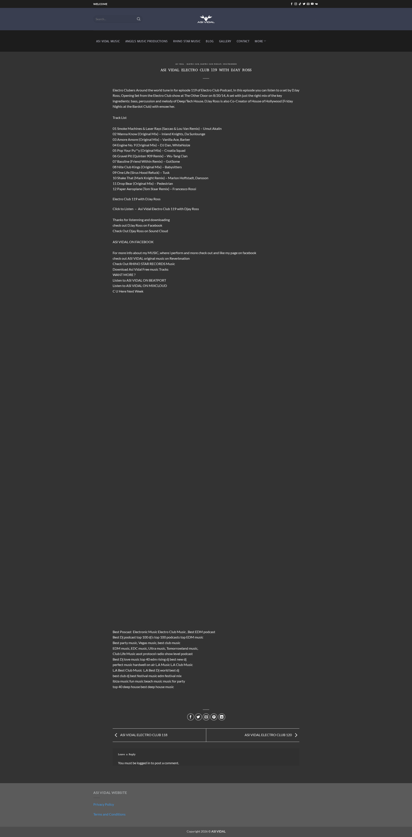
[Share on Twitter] (198, 716)
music (160, 258)
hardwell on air (144, 665)
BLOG (210, 41)
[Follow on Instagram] (295, 4)
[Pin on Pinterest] (213, 716)
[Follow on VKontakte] (316, 4)
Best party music (125, 643)
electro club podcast (210, 64)
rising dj (163, 659)
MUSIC (153, 253)
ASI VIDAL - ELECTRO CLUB (187, 64)
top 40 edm (148, 659)
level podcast (183, 654)
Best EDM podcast (201, 632)
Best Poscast (122, 632)
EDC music (139, 648)
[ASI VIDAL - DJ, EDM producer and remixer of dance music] (206, 19)
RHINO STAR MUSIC (186, 41)
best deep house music (157, 687)
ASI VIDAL (135, 258)
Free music (150, 269)
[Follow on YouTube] (312, 4)
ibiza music (121, 681)
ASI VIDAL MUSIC (108, 41)
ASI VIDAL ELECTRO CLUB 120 (268, 735)
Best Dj (118, 659)
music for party (174, 681)
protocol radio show (158, 654)
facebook (249, 253)
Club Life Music (124, 654)
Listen (128, 209)
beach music (153, 681)
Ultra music (156, 648)
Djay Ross (136, 231)
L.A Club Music (182, 665)
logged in (143, 763)
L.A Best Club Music (128, 670)
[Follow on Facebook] (291, 4)
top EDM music (191, 637)
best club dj (121, 676)
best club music (169, 643)
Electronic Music (145, 632)
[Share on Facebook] (190, 716)
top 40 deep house (126, 687)
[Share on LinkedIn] (221, 716)
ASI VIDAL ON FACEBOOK (133, 242)
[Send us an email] (308, 4)
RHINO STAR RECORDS (147, 264)
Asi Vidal (135, 269)
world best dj (169, 670)
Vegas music (147, 643)
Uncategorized (230, 64)
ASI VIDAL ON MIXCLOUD (146, 286)
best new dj (178, 659)
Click (116, 209)
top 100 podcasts (167, 637)
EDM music (121, 648)
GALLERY (225, 41)
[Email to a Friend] (206, 716)
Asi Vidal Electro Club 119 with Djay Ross (168, 209)
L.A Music (163, 665)
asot (139, 654)
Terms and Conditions (109, 814)
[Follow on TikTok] (300, 4)
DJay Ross (135, 225)
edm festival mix (170, 676)
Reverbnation (180, 258)
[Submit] (138, 19)
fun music (136, 681)
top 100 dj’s (145, 637)
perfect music (122, 665)
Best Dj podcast (124, 637)
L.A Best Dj (151, 670)
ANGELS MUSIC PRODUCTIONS (146, 41)
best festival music (143, 676)
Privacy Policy (103, 804)
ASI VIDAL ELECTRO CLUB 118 (143, 735)
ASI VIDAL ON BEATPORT (146, 280)
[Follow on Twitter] (304, 4)
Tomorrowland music (182, 648)
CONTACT (243, 41)
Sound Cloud (158, 231)
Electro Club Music (172, 632)
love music (131, 659)
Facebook (155, 225)
